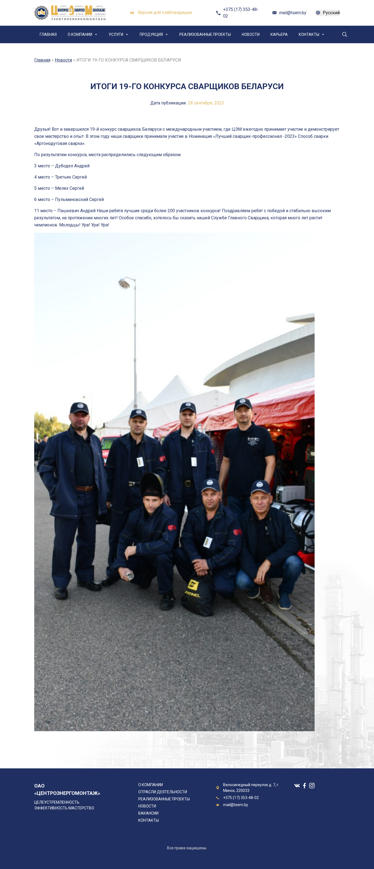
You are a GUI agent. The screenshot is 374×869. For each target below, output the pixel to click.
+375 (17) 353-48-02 (240, 13)
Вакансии (148, 813)
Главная (48, 34)
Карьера (279, 34)
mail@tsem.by (292, 12)
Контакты (309, 34)
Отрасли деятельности (162, 792)
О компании (80, 34)
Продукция (151, 34)
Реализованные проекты (205, 34)
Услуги (116, 34)
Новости (251, 34)
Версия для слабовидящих (164, 12)
